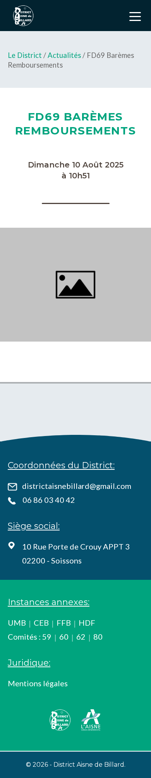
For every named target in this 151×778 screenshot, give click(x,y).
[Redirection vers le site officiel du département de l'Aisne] (91, 720)
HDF (87, 622)
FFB (64, 622)
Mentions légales (38, 683)
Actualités (64, 55)
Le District (25, 55)
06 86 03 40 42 (48, 499)
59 (46, 636)
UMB (17, 622)
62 (81, 636)
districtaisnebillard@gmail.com (76, 485)
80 (98, 636)
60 (64, 636)
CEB (41, 622)
